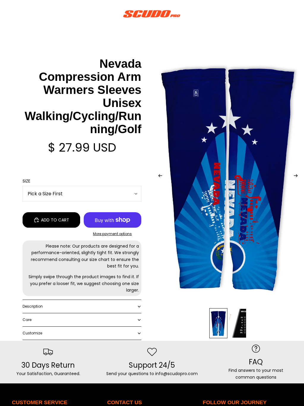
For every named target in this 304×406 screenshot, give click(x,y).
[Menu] (7, 14)
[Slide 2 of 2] (237, 323)
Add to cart (55, 220)
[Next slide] (297, 176)
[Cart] (296, 13)
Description (33, 306)
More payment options (112, 234)
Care (27, 319)
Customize (32, 333)
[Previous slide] (158, 176)
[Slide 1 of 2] (218, 323)
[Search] (19, 13)
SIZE (26, 181)
